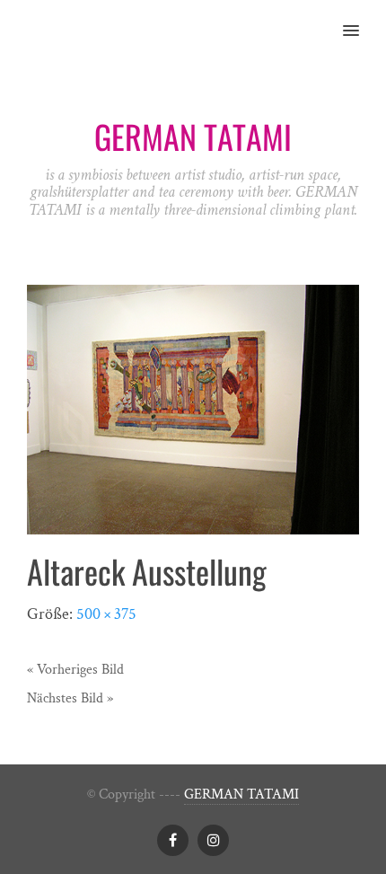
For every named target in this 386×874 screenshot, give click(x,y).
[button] (361, 19)
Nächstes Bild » (70, 698)
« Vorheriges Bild (75, 669)
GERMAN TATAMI (241, 794)
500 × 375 (106, 614)
